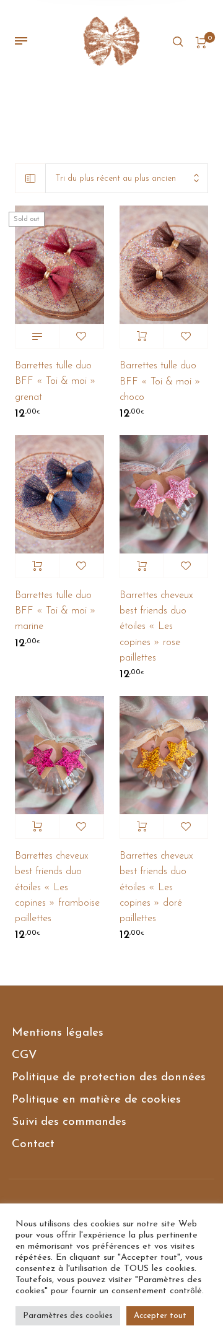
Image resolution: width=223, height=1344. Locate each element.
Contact (33, 1144)
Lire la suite (37, 336)
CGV (24, 1055)
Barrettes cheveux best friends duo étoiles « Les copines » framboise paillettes (57, 887)
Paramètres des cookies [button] (68, 1316)
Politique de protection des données (109, 1077)
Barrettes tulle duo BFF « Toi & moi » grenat (55, 381)
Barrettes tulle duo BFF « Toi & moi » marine (55, 611)
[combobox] (127, 178)
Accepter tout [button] (160, 1316)
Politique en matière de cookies (96, 1100)
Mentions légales (57, 1033)
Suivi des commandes (69, 1122)
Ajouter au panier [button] (142, 336)
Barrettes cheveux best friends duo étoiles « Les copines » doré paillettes (156, 887)
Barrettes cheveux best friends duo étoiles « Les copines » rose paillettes (156, 627)
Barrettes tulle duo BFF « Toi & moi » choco (160, 381)
